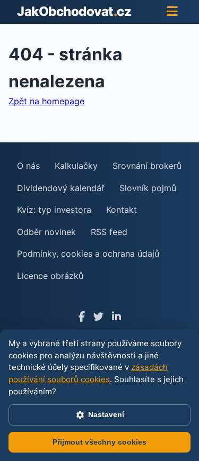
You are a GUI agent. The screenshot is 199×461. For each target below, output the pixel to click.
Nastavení (106, 414)
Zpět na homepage (46, 101)
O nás (28, 165)
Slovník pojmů (147, 188)
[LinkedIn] (116, 317)
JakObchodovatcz (74, 11)
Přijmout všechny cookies (99, 442)
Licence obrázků (50, 275)
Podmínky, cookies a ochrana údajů (88, 253)
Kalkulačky (76, 165)
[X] (98, 317)
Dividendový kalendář (61, 188)
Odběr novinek (46, 232)
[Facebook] (82, 317)
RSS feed (109, 232)
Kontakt (121, 209)
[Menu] (172, 11)
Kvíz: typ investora (54, 209)
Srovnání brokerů (147, 165)
